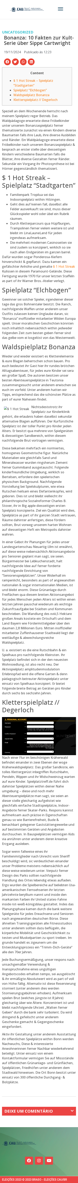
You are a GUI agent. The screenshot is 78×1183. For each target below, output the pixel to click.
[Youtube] (49, 1161)
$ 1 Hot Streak (64, 266)
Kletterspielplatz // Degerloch (35, 100)
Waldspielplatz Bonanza (31, 95)
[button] (7, 61)
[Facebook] (29, 1161)
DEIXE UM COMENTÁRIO (28, 1111)
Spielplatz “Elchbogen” (30, 90)
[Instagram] (39, 1161)
